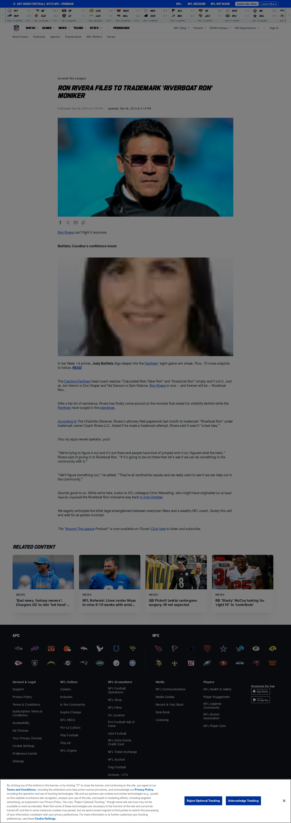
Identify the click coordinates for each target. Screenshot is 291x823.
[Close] (284, 801)
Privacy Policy (144, 789)
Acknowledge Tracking (243, 800)
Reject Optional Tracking (203, 800)
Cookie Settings (45, 818)
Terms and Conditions (21, 789)
